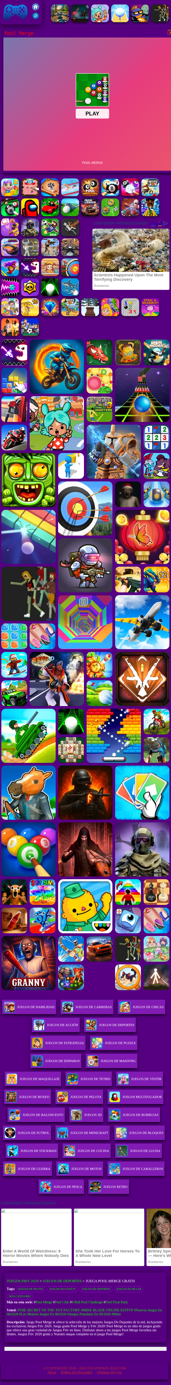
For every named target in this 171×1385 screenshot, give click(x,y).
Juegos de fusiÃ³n (62, 1289)
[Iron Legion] (90, 215)
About (51, 1372)
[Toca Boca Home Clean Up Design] (10, 315)
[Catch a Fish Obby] (10, 275)
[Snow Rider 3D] (90, 315)
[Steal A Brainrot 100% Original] (150, 315)
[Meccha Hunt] (160, 21)
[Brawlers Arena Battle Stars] (30, 295)
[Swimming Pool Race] (70, 195)
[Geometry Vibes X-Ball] (10, 295)
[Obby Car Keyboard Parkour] (50, 215)
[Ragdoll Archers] (30, 255)
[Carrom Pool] (50, 195)
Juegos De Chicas (148, 1007)
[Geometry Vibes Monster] (30, 275)
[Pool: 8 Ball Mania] (130, 195)
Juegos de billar (128, 1289)
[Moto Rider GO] (70, 255)
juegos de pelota (30, 1289)
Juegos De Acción (62, 1025)
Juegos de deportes (96, 1289)
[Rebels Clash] (10, 335)
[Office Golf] (70, 215)
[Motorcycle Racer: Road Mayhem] (60, 21)
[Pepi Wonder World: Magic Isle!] (110, 315)
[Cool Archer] (70, 275)
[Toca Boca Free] (100, 21)
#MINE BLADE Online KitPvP (107, 1310)
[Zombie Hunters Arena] (140, 21)
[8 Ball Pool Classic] (10, 215)
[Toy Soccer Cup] (110, 215)
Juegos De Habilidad (36, 1007)
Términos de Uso (109, 1372)
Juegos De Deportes (116, 1025)
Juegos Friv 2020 (23, 1281)
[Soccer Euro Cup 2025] (30, 335)
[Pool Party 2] (10, 195)
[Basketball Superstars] (10, 235)
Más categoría (20, 1296)
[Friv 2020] (35, 9)
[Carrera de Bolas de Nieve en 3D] (120, 21)
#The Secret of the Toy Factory (48, 1310)
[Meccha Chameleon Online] (130, 215)
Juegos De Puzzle (120, 1043)
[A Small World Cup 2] (50, 235)
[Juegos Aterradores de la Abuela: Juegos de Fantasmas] (80, 21)
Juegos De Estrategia (64, 1043)
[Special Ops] (50, 255)
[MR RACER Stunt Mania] (10, 255)
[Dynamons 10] (30, 315)
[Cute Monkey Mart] (50, 275)
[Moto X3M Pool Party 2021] (150, 195)
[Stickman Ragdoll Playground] (70, 235)
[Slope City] (50, 295)
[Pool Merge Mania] (90, 195)
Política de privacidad (76, 1372)
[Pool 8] (30, 195)
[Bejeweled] (50, 315)
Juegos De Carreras (93, 1007)
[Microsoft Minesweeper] (130, 315)
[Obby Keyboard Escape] (150, 215)
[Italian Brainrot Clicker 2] (70, 295)
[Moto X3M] (70, 315)
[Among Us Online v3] (30, 215)
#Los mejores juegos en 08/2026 (42, 1314)
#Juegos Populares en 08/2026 (89, 1314)
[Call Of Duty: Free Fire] (30, 235)
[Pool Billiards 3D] (110, 195)
